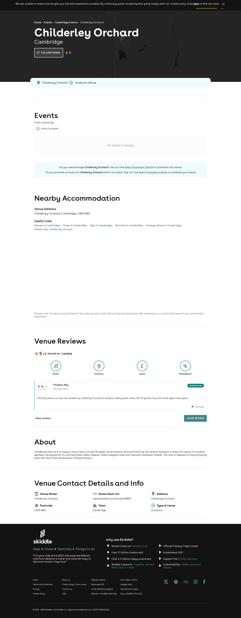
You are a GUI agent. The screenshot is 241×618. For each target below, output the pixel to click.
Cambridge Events (66, 22)
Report (199, 406)
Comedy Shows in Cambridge (163, 225)
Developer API (97, 584)
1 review (66, 353)
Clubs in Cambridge (75, 225)
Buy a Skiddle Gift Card (131, 593)
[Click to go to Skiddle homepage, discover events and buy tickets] (42, 536)
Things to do (85, 549)
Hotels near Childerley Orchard (53, 229)
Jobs (64, 593)
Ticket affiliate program (102, 589)
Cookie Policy (39, 593)
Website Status (98, 580)
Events (48, 22)
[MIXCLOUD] (186, 582)
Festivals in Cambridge (129, 225)
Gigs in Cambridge (101, 225)
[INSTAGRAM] (196, 582)
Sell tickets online (128, 580)
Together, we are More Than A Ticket (132, 566)
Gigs (36, 549)
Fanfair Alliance (187, 558)
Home (37, 22)
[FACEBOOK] (204, 582)
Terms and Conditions (43, 584)
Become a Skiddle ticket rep (104, 593)
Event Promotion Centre (139, 167)
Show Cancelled (49, 128)
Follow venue (50, 52)
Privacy (36, 589)
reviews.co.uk (139, 546)
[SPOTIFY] (176, 582)
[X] (166, 582)
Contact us (67, 589)
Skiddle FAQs (126, 584)
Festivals (64, 549)
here (196, 3)
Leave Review (195, 418)
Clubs (48, 549)
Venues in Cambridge (47, 225)
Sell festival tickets (129, 589)
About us (66, 580)
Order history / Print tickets (74, 584)
